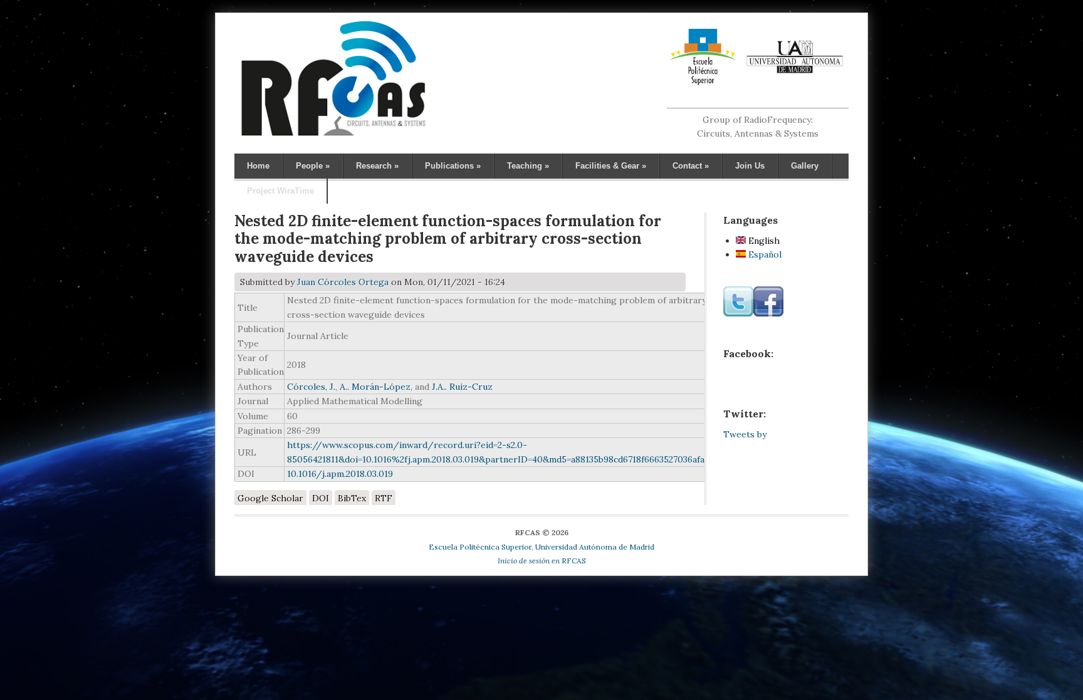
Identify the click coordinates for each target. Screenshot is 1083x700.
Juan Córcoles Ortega (343, 282)
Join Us (750, 165)
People (313, 165)
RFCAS (542, 560)
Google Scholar (270, 498)
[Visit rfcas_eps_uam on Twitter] (738, 313)
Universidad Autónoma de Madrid (594, 546)
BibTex (352, 498)
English (763, 240)
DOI (320, 498)
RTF (383, 498)
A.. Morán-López (375, 386)
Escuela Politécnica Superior (480, 546)
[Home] (333, 135)
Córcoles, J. (311, 386)
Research (377, 165)
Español (764, 254)
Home (258, 165)
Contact (690, 165)
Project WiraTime (280, 191)
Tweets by (744, 434)
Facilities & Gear (610, 165)
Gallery (805, 165)
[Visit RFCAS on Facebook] (768, 313)
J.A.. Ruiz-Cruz (462, 386)
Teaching (528, 165)
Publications (453, 165)
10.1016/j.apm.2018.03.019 (340, 473)
